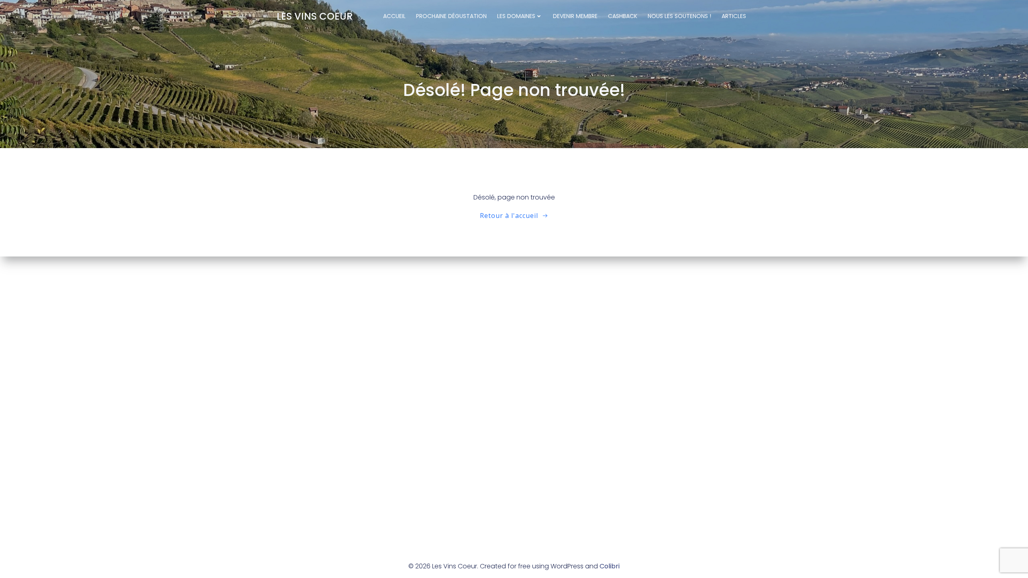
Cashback (622, 16)
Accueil (394, 16)
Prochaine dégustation (451, 16)
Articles (734, 16)
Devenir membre (575, 16)
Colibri (610, 566)
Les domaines (516, 16)
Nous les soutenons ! (679, 16)
